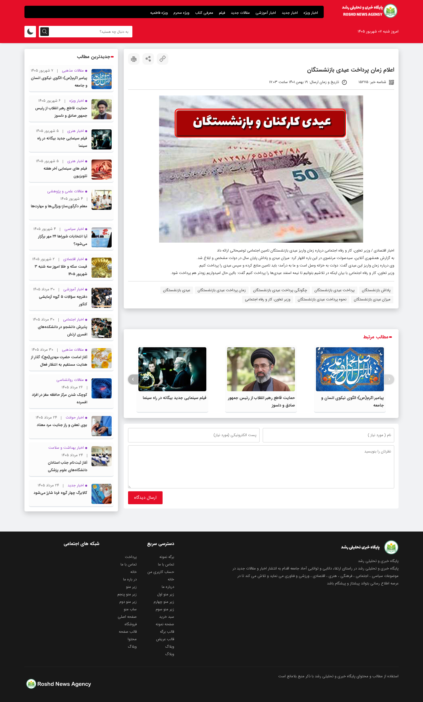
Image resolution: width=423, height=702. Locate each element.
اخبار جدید (290, 13)
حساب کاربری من (161, 572)
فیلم (222, 13)
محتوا (132, 639)
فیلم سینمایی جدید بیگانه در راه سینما (174, 398)
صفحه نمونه (165, 624)
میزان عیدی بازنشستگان (372, 299)
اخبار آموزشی (266, 13)
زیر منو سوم (165, 609)
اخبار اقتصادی (384, 251)
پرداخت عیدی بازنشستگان (335, 290)
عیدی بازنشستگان (176, 290)
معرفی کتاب (204, 13)
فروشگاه (131, 624)
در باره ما (130, 579)
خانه (133, 572)
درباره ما (168, 587)
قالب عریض (165, 639)
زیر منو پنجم (127, 594)
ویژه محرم (181, 13)
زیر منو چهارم (164, 602)
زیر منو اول (165, 594)
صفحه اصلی (127, 617)
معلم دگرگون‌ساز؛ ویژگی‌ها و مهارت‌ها (59, 206)
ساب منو (130, 609)
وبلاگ (169, 647)
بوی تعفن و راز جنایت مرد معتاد (62, 425)
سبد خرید (166, 617)
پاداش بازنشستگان (376, 290)
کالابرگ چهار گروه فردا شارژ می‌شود (60, 493)
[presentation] (389, 379)
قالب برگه (167, 632)
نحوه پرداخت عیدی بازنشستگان (322, 299)
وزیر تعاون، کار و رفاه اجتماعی (267, 299)
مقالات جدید (240, 13)
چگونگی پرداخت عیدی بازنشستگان (280, 290)
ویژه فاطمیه (159, 13)
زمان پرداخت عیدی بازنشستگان (222, 290)
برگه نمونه (166, 557)
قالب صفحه (128, 632)
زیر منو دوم (128, 602)
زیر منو (131, 587)
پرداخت (131, 557)
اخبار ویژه (311, 13)
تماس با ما (166, 564)
